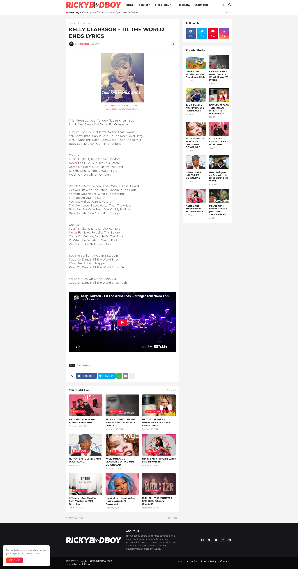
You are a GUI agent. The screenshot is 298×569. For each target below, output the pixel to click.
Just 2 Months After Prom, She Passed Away (195, 108)
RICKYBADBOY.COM (101, 561)
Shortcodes (201, 4)
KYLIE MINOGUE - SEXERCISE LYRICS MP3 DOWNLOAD (120, 461)
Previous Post (75, 517)
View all (171, 390)
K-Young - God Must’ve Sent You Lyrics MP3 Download (82, 501)
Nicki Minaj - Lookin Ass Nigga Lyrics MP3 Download (120, 501)
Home (129, 4)
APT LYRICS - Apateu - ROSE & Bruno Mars (82, 421)
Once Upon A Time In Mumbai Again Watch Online (110, 12)
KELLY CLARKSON (111, 105)
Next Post (171, 517)
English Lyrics (85, 23)
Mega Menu (162, 4)
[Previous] (226, 12)
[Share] (173, 43)
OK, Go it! (14, 560)
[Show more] (132, 376)
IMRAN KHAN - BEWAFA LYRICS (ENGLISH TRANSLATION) (218, 210)
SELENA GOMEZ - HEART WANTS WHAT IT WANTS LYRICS (120, 422)
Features (143, 4)
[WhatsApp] (119, 376)
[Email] (125, 376)
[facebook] (202, 540)
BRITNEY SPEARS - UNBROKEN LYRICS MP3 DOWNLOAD (157, 422)
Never (73, 163)
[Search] (229, 4)
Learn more (31, 553)
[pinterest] (229, 540)
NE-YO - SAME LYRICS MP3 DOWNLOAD (85, 460)
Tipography (183, 4)
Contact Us (226, 561)
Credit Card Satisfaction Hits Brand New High (195, 74)
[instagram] (223, 540)
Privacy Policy (208, 561)
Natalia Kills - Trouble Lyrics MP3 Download (159, 460)
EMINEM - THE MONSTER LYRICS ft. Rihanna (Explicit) (157, 501)
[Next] (230, 12)
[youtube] (216, 540)
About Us (192, 561)
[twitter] (209, 540)
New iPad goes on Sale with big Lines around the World (218, 176)
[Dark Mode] (223, 4)
